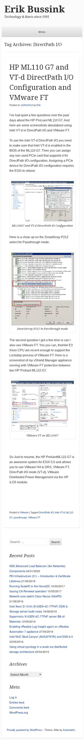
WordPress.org (18, 712)
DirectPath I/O (46, 512)
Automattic (69, 730)
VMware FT (34, 517)
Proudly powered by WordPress (24, 730)
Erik (39, 105)
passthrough (20, 517)
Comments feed (19, 707)
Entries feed (16, 702)
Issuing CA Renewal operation (28, 591)
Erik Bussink (34, 9)
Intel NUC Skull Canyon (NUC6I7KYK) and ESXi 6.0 (41, 636)
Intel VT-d (60, 512)
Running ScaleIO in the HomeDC (29, 586)
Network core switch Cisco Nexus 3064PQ (35, 596)
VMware (24, 512)
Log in (13, 697)
